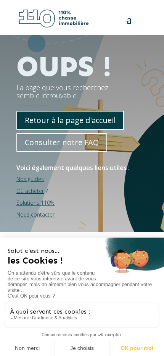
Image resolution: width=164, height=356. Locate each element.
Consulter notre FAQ (62, 142)
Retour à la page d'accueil (70, 120)
